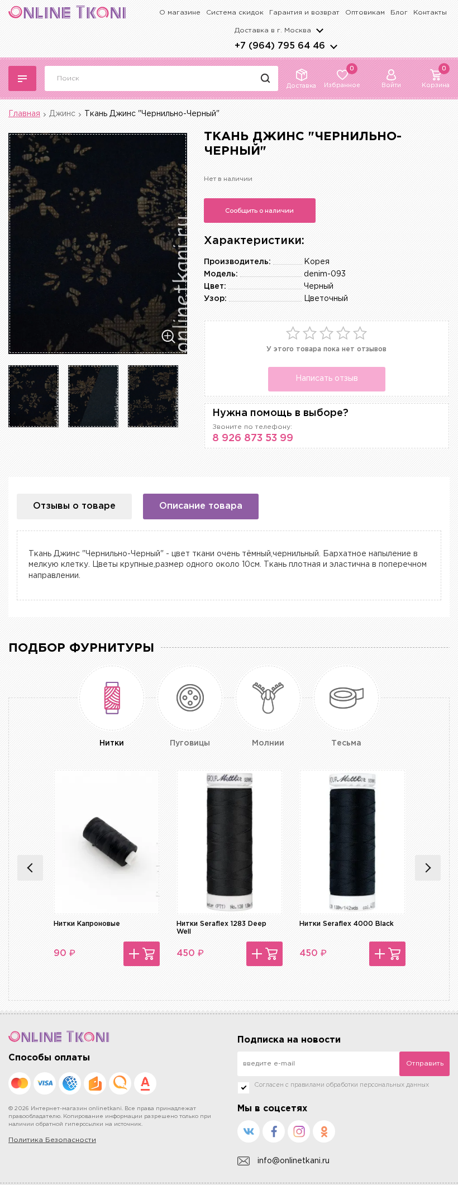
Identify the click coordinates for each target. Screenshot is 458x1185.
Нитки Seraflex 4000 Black (346, 924)
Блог (399, 12)
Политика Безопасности (52, 1140)
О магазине (180, 12)
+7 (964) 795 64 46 (280, 46)
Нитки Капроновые (87, 924)
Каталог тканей (22, 78)
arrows (333, 46)
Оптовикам (365, 12)
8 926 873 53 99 (252, 438)
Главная (24, 114)
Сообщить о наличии (259, 210)
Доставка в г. (273, 30)
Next (428, 868)
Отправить (424, 1063)
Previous (30, 868)
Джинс (62, 114)
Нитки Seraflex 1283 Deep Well (221, 928)
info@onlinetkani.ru (293, 1161)
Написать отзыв (326, 378)
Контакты (430, 12)
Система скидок (235, 12)
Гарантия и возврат (304, 12)
